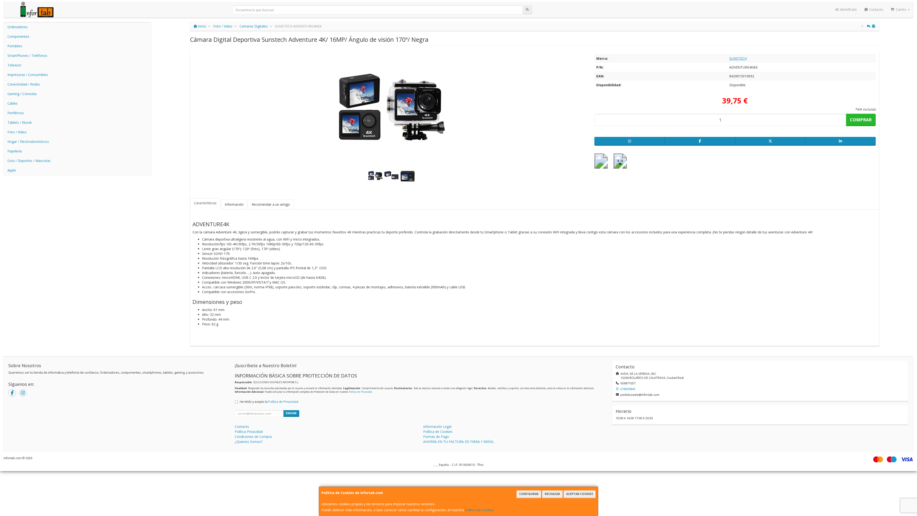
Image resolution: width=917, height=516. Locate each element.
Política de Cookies (479, 510)
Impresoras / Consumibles (27, 74)
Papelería (14, 151)
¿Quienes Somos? (248, 441)
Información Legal (437, 426)
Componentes (18, 36)
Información (234, 204)
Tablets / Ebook (19, 122)
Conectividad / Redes (23, 84)
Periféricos (15, 113)
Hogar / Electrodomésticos (28, 141)
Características (205, 203)
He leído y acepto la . (269, 402)
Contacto (875, 9)
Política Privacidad (249, 431)
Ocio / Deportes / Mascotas (29, 160)
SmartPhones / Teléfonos (27, 55)
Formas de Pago (436, 436)
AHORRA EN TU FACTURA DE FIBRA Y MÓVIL (458, 441)
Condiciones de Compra (253, 436)
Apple (11, 170)
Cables (12, 103)
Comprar (861, 120)
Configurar (528, 494)
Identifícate (848, 9)
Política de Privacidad (360, 391)
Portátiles (14, 46)
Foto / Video (17, 132)
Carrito (901, 9)
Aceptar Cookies (579, 494)
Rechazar (552, 494)
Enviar (291, 413)
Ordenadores (17, 27)
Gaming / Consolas (22, 93)
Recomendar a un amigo (271, 204)
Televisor (14, 65)
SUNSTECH (738, 58)
